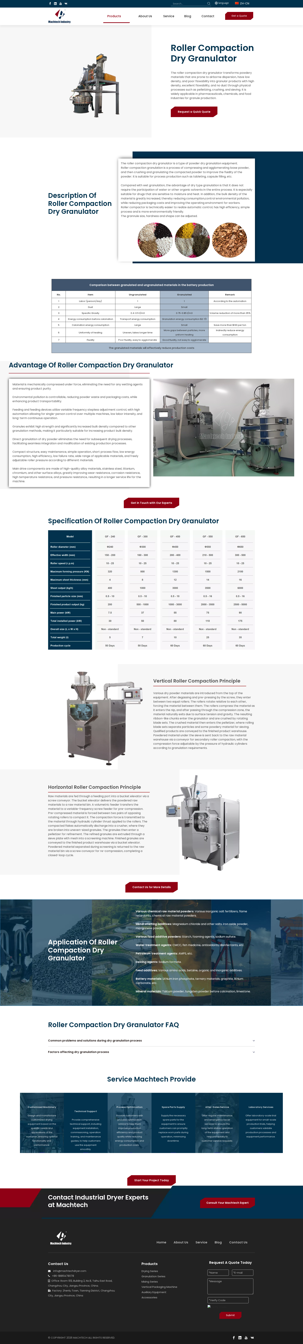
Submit (230, 1315)
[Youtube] (61, 3)
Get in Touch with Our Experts (151, 503)
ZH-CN (244, 3)
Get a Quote (239, 16)
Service (201, 1242)
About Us (181, 1242)
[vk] (66, 3)
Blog (218, 1242)
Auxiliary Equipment (154, 1292)
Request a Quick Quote (194, 112)
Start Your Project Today (151, 1180)
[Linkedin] (55, 3)
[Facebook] (50, 3)
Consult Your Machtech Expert (227, 1203)
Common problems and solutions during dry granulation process (95, 1041)
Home (161, 1242)
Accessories (149, 1297)
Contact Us (238, 1242)
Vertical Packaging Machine (159, 1287)
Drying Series (150, 1271)
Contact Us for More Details (151, 887)
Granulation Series (153, 1276)
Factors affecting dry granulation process (78, 1052)
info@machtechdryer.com (69, 1271)
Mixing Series (150, 1281)
